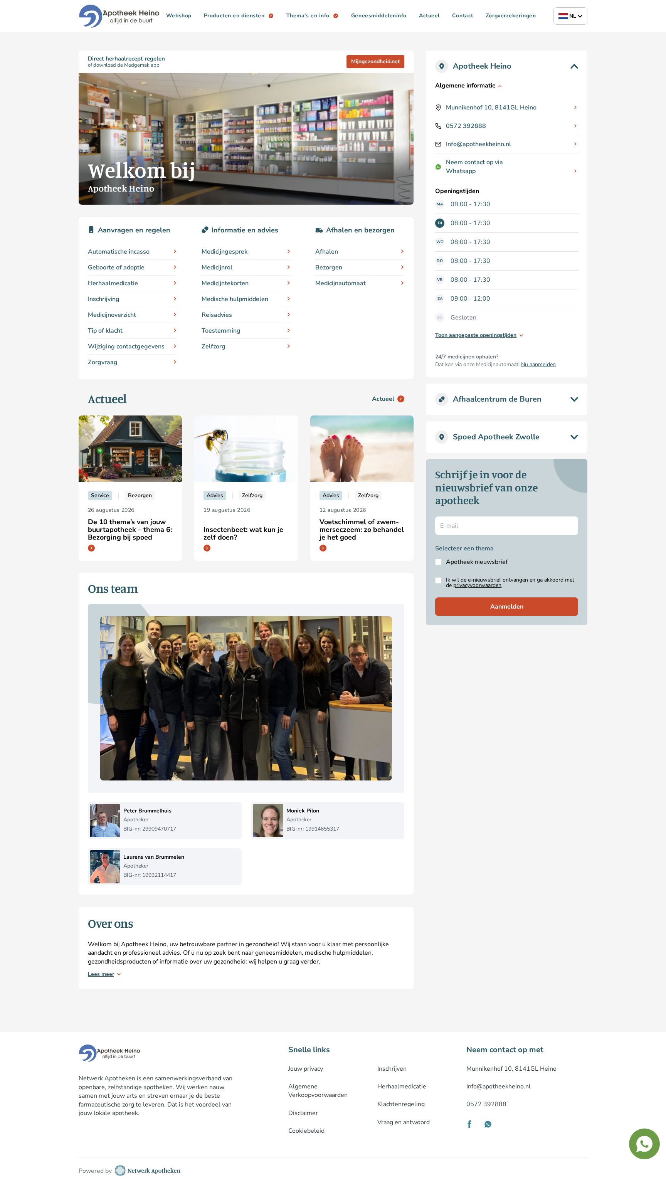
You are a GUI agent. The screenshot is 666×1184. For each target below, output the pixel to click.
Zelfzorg (213, 346)
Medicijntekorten (225, 283)
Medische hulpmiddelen (235, 299)
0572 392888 (466, 126)
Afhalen (326, 251)
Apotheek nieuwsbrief (477, 562)
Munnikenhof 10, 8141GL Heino (491, 107)
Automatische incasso (119, 251)
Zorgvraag (103, 362)
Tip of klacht (105, 330)
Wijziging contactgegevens (126, 346)
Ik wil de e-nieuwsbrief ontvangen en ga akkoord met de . (510, 582)
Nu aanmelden (538, 364)
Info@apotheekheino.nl (478, 144)
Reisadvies (217, 315)
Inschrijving (103, 299)
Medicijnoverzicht (112, 315)
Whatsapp (461, 171)
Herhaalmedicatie (113, 283)
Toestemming (221, 330)
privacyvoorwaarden (477, 585)
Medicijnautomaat (340, 283)
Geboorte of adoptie (116, 267)
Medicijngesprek (224, 251)
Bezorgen (328, 267)
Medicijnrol (217, 267)
